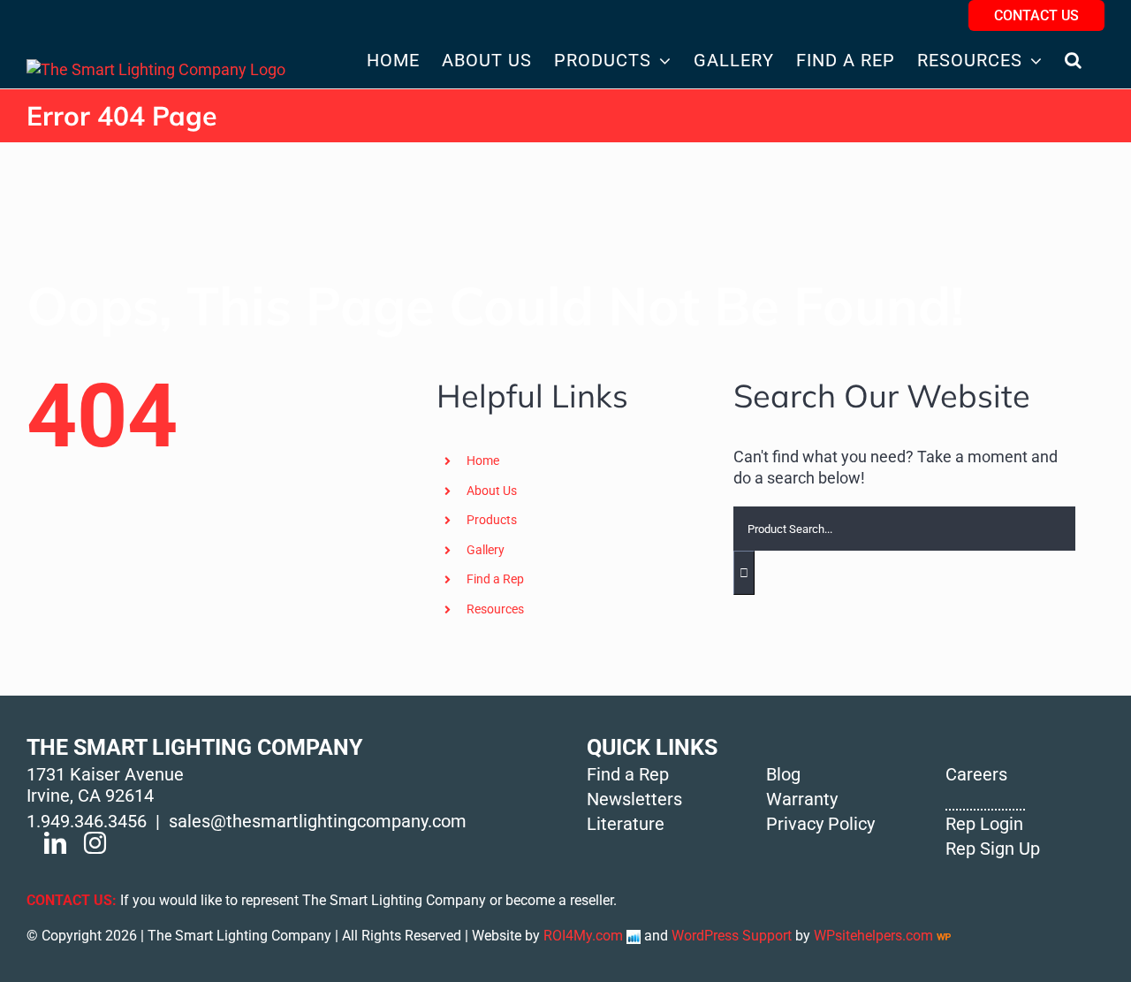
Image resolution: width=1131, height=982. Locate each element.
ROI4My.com (583, 935)
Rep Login (984, 823)
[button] (1073, 59)
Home (483, 460)
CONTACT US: (72, 900)
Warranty (802, 799)
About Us (492, 490)
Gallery (486, 550)
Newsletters (634, 799)
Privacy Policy (820, 823)
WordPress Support (732, 935)
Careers (976, 774)
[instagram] (95, 843)
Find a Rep (495, 579)
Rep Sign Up (992, 848)
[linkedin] (55, 843)
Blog (783, 774)
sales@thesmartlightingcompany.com (318, 821)
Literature (625, 823)
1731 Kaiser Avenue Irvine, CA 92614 (105, 785)
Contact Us (1036, 15)
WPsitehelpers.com (875, 935)
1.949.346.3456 (87, 821)
